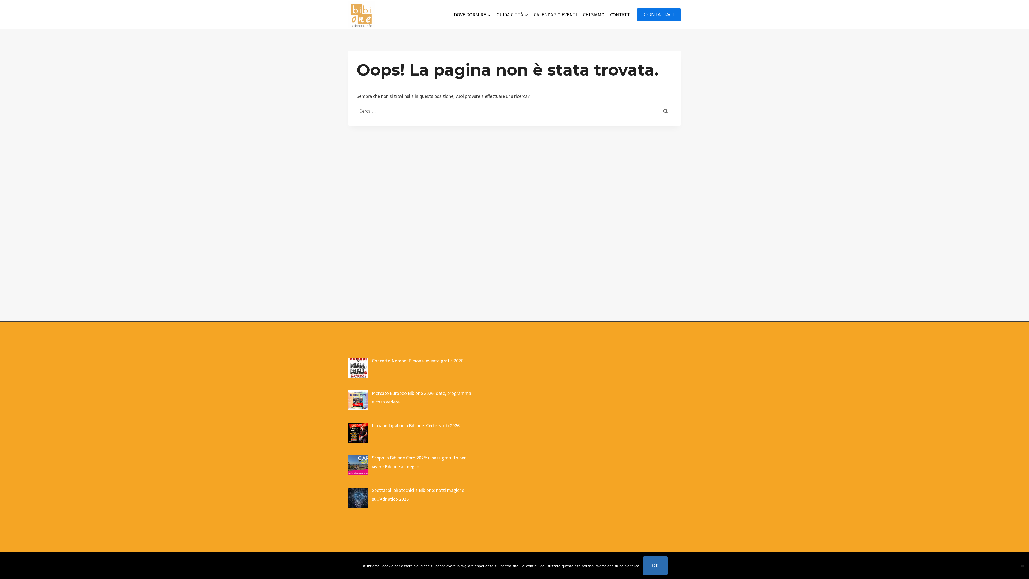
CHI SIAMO (594, 15)
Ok (655, 565)
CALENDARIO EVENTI (555, 15)
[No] (1022, 566)
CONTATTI (620, 15)
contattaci (659, 15)
